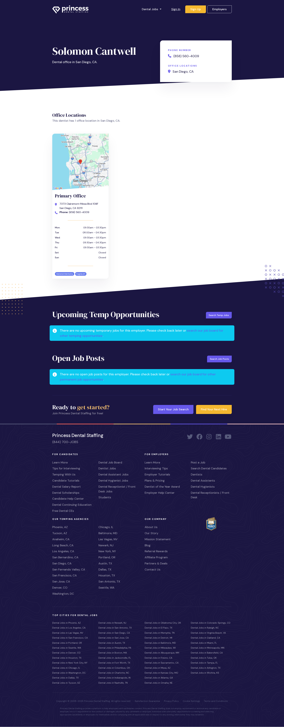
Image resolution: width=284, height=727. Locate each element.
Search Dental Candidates (209, 468)
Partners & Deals (156, 563)
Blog (148, 545)
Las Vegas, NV (108, 539)
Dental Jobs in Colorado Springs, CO (210, 622)
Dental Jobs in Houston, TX (66, 657)
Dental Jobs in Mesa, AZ (157, 667)
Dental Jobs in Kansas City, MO (161, 672)
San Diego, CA (61, 563)
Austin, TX (105, 563)
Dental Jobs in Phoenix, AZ (66, 622)
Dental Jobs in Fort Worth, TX (114, 662)
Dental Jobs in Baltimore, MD (160, 642)
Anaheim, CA (61, 539)
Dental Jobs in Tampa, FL (204, 662)
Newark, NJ (105, 545)
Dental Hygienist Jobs (113, 481)
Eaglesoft (80, 274)
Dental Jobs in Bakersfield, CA (207, 652)
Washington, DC (63, 594)
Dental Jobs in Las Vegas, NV (67, 632)
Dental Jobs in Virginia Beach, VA (208, 632)
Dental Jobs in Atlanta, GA (159, 677)
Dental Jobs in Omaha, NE (159, 682)
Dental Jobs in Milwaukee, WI (160, 647)
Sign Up (195, 9)
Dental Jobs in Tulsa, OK (204, 657)
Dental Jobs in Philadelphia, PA (114, 647)
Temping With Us (63, 474)
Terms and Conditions (216, 701)
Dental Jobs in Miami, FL (204, 642)
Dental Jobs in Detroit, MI (158, 637)
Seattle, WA (106, 588)
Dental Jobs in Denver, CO (66, 652)
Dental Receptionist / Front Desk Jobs (117, 489)
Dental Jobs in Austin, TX (111, 642)
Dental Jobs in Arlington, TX (205, 667)
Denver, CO (59, 588)
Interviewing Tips (156, 468)
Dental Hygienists (203, 487)
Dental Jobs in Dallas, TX (65, 677)
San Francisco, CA (64, 575)
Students (104, 497)
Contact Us (152, 569)
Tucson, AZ (59, 533)
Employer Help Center (160, 493)
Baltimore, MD (107, 533)
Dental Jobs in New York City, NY (69, 662)
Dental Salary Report (66, 487)
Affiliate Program (156, 557)
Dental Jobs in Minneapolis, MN (207, 647)
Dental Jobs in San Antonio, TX (115, 627)
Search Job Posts (219, 358)
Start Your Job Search (173, 409)
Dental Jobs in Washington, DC (69, 672)
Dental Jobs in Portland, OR (67, 642)
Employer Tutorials (157, 474)
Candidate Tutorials (65, 481)
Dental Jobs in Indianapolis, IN (114, 677)
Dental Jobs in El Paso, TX (158, 627)
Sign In (175, 9)
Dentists (196, 474)
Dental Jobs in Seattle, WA (66, 647)
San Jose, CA (61, 581)
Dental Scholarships (65, 493)
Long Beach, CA (62, 545)
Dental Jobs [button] (150, 9)
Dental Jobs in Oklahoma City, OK (163, 622)
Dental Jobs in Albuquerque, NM (162, 652)
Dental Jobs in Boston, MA (112, 652)
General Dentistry (64, 274)
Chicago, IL (105, 527)
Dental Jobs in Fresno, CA (158, 657)
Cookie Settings (191, 701)
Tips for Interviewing (66, 468)
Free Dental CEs (63, 511)
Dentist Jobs (107, 468)
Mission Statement (158, 539)
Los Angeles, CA (63, 551)
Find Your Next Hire (214, 409)
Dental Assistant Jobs (113, 474)
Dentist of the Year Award (162, 487)
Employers (219, 9)
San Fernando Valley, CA (68, 569)
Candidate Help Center (68, 499)
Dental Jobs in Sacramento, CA (161, 662)
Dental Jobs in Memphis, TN (160, 632)
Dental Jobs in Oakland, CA (205, 637)
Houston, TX (106, 575)
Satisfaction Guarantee (147, 701)
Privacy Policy (171, 701)
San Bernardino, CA (65, 557)
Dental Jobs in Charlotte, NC (113, 672)
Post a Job (198, 462)
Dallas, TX (104, 569)
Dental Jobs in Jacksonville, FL (114, 657)
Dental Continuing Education (72, 505)
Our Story (151, 533)
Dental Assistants (203, 481)
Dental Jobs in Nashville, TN (113, 682)
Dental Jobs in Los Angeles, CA (68, 627)
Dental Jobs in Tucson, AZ (66, 682)
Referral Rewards (156, 551)
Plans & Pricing (155, 481)
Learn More (60, 462)
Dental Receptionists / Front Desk (210, 495)
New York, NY (107, 551)
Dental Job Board (110, 462)
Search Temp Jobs (219, 315)
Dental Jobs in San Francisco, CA (70, 637)
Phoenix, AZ (60, 527)
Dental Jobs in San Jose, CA (113, 637)
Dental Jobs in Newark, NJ (112, 622)
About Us (151, 527)
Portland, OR (106, 557)
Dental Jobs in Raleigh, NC (205, 627)
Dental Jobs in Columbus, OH (114, 667)
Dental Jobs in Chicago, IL (66, 667)
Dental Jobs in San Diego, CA (114, 632)
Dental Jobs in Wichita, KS (205, 672)
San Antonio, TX (109, 581)
